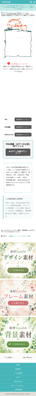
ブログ (18, 377)
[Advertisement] (18, 96)
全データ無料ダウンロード (18, 152)
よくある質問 (18, 373)
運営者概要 (18, 389)
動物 (11, 236)
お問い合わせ (18, 381)
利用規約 (18, 369)
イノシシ (17, 236)
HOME (18, 365)
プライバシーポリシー (18, 385)
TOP (4, 12)
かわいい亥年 (26, 236)
